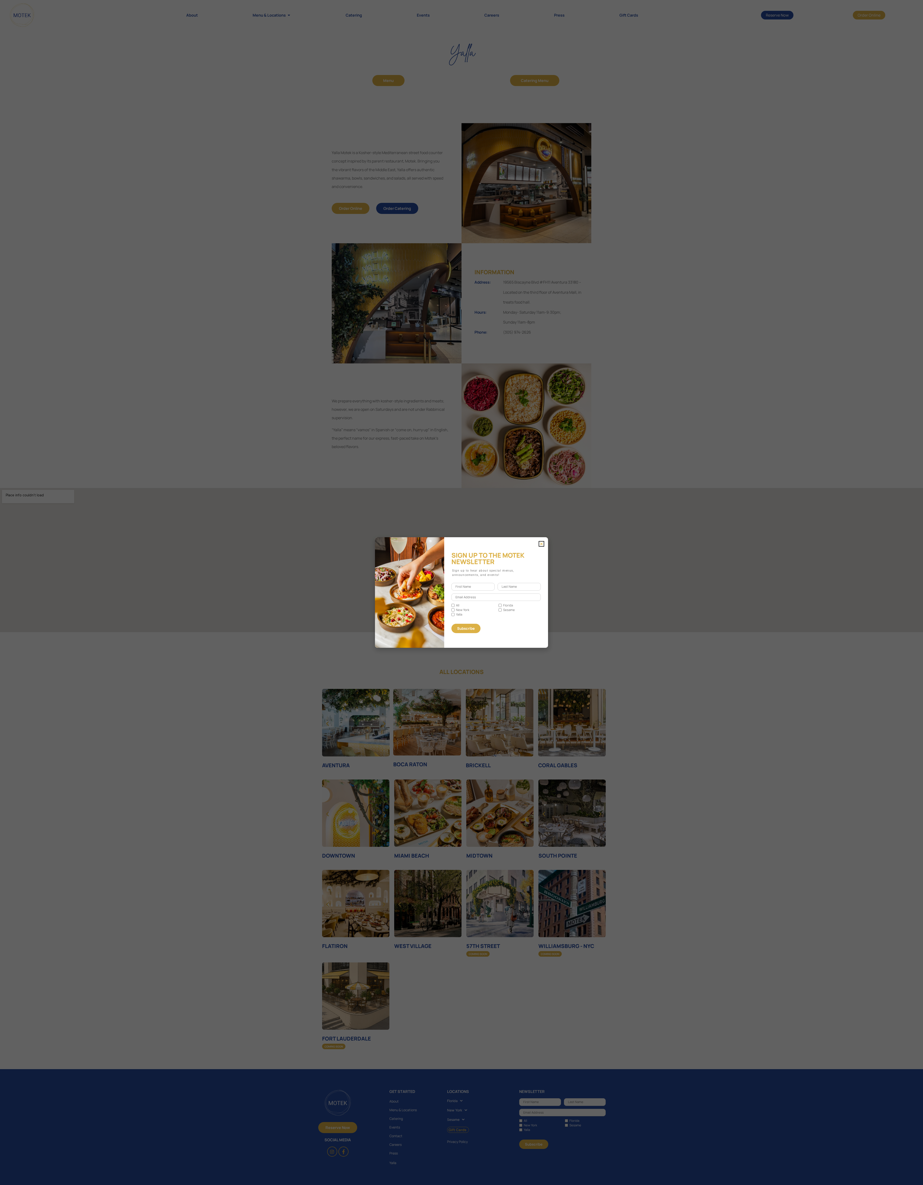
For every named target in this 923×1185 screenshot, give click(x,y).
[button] (541, 544)
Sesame (509, 609)
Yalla (459, 614)
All (457, 605)
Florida (508, 605)
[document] (461, 592)
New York (462, 609)
